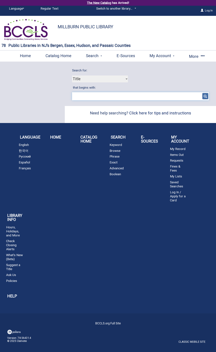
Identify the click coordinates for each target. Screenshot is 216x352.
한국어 (23, 151)
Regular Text (49, 8)
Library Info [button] (14, 217)
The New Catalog (99, 3)
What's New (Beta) (14, 257)
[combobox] (100, 78)
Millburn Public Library (85, 26)
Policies (11, 281)
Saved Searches (176, 184)
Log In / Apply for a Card (178, 196)
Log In (209, 10)
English (24, 145)
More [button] (194, 56)
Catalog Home (58, 55)
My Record (177, 149)
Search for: (80, 70)
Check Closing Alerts (11, 245)
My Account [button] (161, 55)
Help (12, 296)
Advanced (117, 168)
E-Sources (126, 55)
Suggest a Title (13, 267)
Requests (176, 160)
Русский (25, 156)
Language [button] (30, 137)
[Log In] (202, 10)
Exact (113, 162)
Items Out (177, 155)
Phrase (114, 156)
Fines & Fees (175, 168)
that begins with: (84, 87)
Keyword (116, 145)
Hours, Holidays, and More (13, 231)
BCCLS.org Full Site (108, 323)
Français (25, 168)
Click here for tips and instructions (160, 113)
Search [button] (93, 55)
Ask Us (11, 275)
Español (24, 162)
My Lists (176, 176)
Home (25, 55)
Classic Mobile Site (192, 341)
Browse (115, 151)
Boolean (115, 174)
